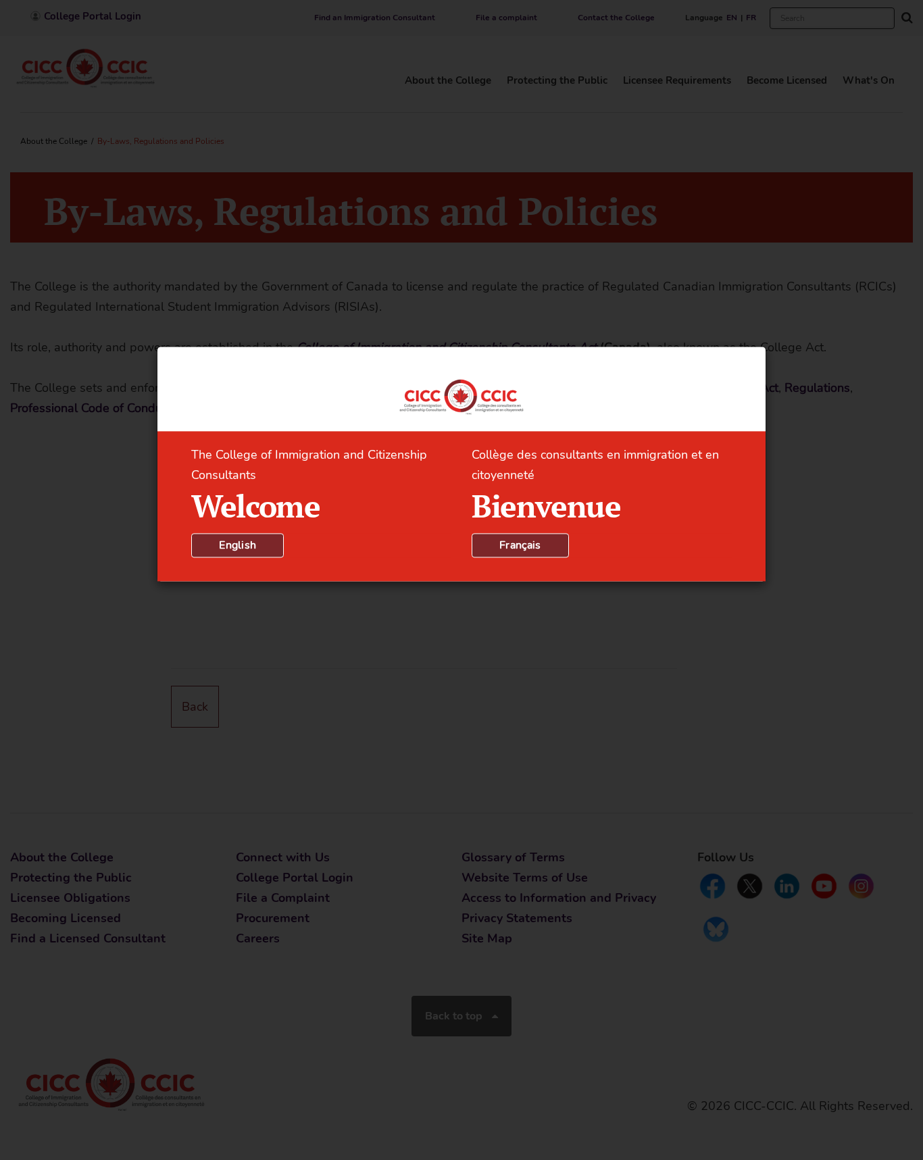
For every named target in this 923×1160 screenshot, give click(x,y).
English (237, 545)
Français (520, 545)
